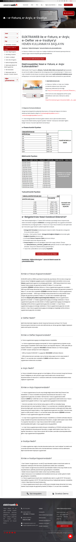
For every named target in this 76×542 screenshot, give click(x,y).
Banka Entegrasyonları (11, 62)
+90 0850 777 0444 (10, 1)
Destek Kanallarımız (45, 520)
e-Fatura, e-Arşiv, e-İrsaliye (10, 48)
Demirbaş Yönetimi (10, 54)
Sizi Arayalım (69, 13)
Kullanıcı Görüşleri (44, 523)
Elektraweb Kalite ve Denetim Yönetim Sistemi (11, 73)
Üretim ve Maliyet (10, 57)
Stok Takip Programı (10, 52)
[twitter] (59, 1)
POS (37, 5)
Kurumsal (25, 5)
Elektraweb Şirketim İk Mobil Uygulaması (10, 66)
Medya (60, 5)
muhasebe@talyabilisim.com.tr (50, 113)
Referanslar (42, 518)
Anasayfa (41, 512)
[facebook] (62, 1)
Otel (32, 5)
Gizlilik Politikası (43, 526)
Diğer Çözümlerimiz (50, 5)
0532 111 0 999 (26, 520)
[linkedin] (66, 1)
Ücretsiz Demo (68, 5)
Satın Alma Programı (10, 60)
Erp (41, 5)
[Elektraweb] (4, 18)
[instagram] (57, 1)
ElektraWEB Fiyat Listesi (45, 515)
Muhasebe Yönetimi (10, 44)
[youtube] (64, 1)
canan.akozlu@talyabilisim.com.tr (32, 115)
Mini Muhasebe (9, 69)
